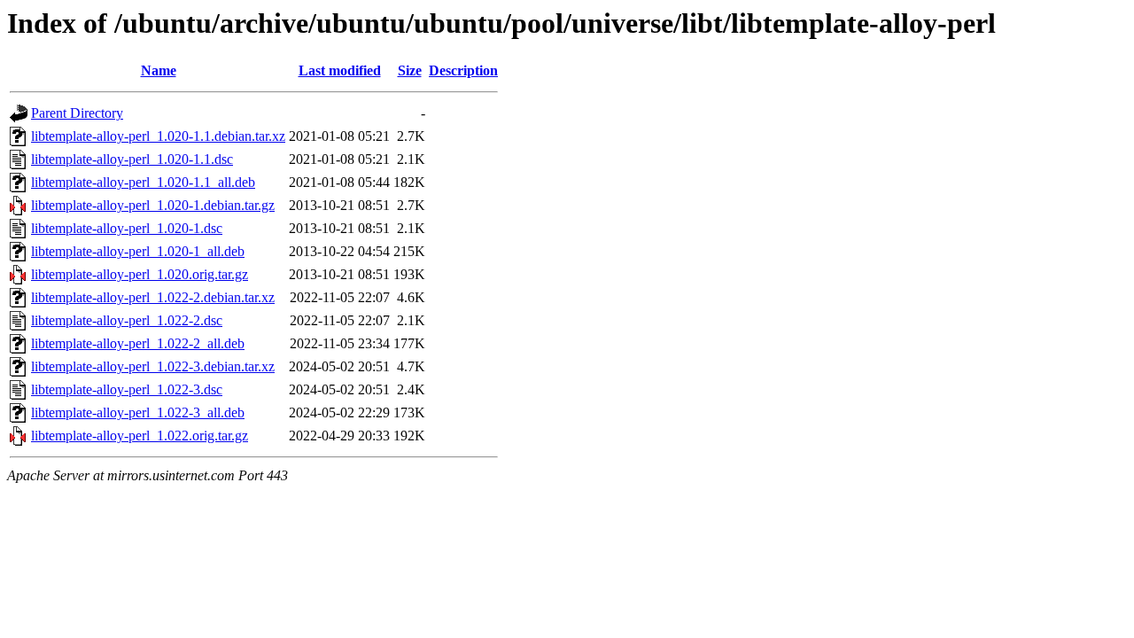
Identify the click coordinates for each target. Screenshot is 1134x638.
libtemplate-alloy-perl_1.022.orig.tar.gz (139, 435)
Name (158, 70)
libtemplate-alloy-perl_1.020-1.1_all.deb (143, 182)
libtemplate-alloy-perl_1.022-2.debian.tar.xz (153, 297)
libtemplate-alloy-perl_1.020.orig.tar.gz (139, 274)
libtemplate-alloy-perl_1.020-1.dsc (126, 228)
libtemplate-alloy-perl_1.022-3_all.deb (138, 412)
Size (410, 70)
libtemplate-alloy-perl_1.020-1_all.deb (138, 251)
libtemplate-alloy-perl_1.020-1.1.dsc (132, 159)
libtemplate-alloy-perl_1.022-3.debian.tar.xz (153, 366)
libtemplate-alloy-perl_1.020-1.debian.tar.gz (153, 205)
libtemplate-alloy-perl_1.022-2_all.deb (138, 343)
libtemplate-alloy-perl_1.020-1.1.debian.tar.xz (158, 136)
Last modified (340, 70)
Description (463, 70)
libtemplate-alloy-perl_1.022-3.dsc (126, 389)
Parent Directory (77, 113)
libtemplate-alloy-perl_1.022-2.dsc (126, 320)
